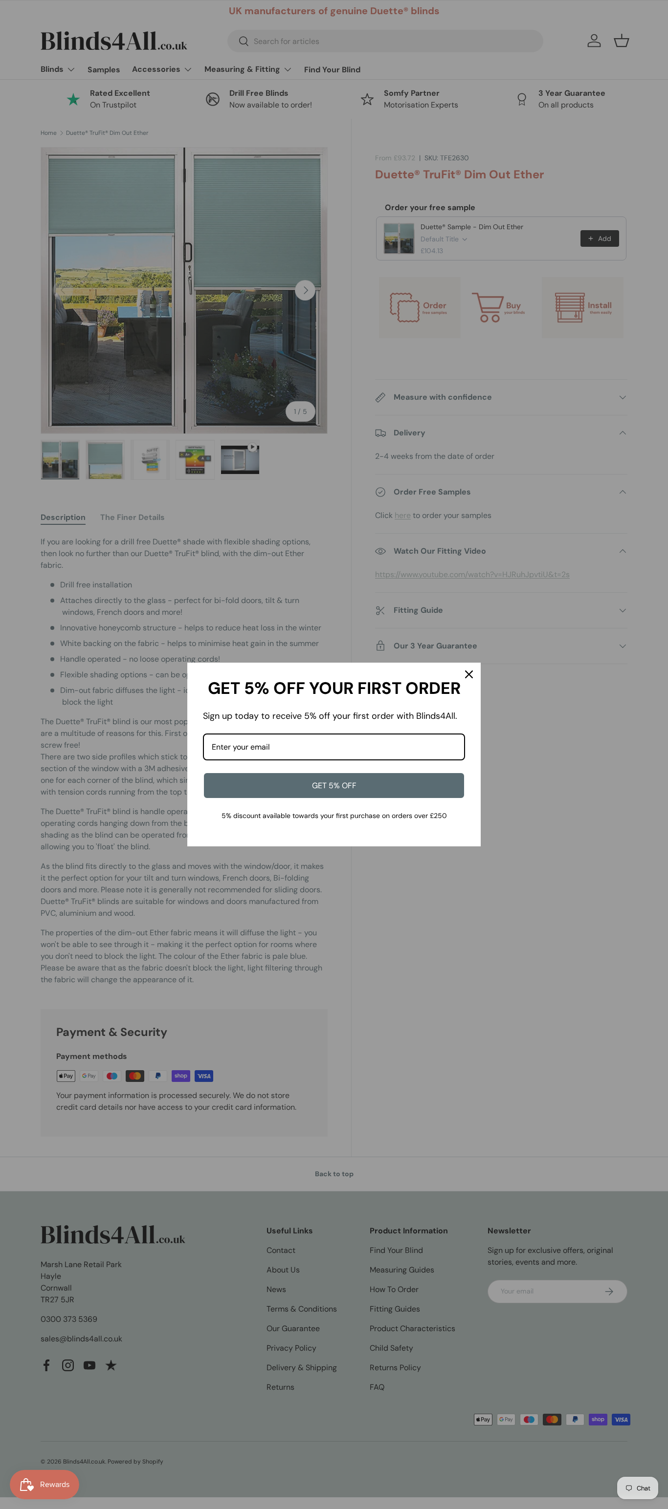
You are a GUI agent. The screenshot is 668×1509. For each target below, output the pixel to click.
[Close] (469, 674)
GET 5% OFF (334, 785)
